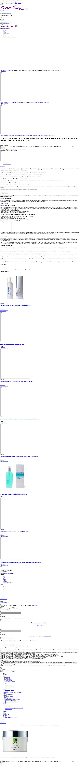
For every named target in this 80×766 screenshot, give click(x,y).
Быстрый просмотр (4, 310)
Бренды (4, 591)
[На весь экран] (3, 669)
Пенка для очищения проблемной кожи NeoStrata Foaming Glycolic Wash (19, 456)
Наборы (4, 580)
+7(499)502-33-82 (40, 625)
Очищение (8, 70)
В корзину (2, 762)
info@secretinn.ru (3, 602)
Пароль (2, 17)
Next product (2, 104)
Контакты (5, 590)
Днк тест (4, 586)
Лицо (5, 70)
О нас (4, 587)
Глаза (4, 577)
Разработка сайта (34, 605)
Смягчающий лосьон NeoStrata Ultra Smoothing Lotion (14, 531)
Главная (2, 70)
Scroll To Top (3, 723)
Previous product (3, 71)
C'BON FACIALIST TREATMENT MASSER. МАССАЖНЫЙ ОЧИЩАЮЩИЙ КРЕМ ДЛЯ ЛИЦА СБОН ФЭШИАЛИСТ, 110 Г (26, 135)
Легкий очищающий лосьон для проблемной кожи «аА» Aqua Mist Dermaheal (20, 419)
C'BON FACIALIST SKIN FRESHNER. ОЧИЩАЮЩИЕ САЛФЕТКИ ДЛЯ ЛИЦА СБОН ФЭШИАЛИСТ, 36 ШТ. (23, 102)
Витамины (5, 581)
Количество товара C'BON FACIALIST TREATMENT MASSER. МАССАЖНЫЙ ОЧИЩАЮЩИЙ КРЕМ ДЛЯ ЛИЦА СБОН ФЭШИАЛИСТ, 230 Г (31, 146)
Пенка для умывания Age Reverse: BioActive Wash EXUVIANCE (16, 381)
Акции (4, 588)
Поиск (13, 607)
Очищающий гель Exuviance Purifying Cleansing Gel (13, 494)
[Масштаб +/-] (4, 669)
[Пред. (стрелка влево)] (0, 670)
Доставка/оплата (6, 589)
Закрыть (2, 722)
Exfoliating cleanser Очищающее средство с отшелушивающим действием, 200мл (20, 562)
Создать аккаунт (7, 13)
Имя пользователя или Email (6, 15)
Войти (2, 19)
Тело (4, 578)
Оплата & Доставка (7, 164)
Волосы (4, 579)
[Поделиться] (2, 669)
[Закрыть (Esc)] (0, 669)
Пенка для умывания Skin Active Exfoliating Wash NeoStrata (15, 305)
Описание (5, 162)
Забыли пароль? (3, 22)
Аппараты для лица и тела (8, 582)
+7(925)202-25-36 (18, 0)
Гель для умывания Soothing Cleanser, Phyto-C (12, 344)
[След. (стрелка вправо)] (2, 670)
